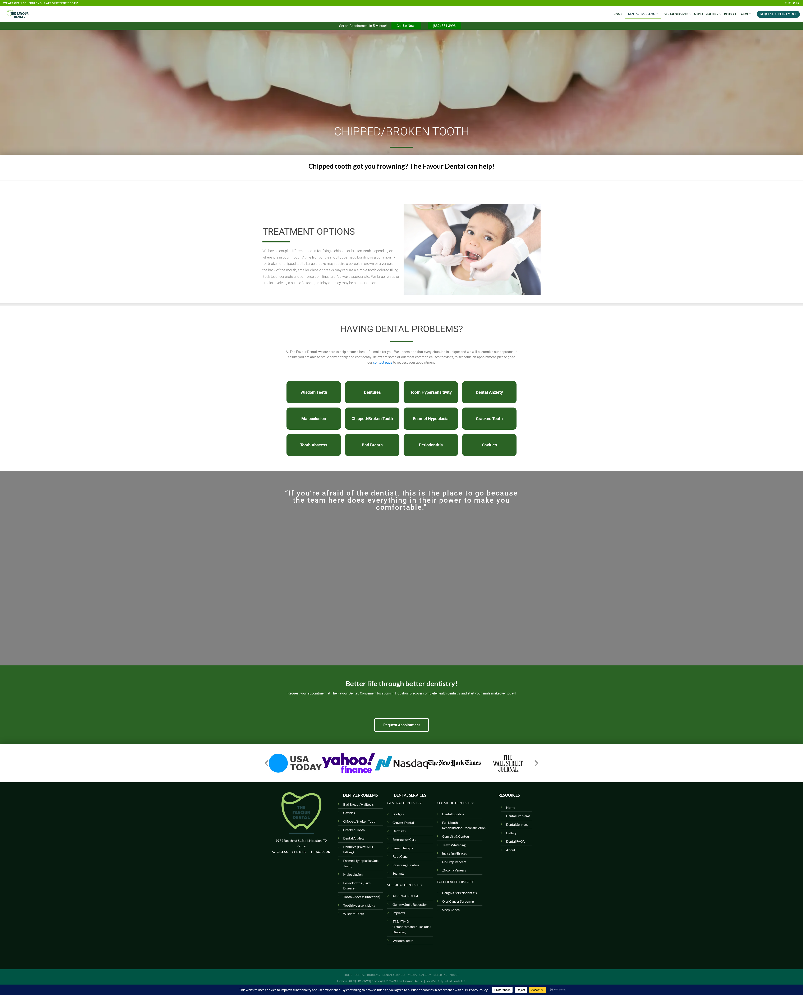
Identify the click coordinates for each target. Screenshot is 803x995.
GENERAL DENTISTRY (404, 803)
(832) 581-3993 (444, 26)
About (746, 14)
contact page (382, 362)
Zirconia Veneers (454, 870)
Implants (399, 913)
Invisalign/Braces (454, 853)
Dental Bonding (453, 814)
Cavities (349, 813)
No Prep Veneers (454, 862)
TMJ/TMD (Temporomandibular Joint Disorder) (412, 926)
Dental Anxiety (353, 838)
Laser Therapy (403, 848)
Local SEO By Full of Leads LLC (446, 981)
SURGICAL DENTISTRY (405, 885)
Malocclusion (353, 874)
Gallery (712, 14)
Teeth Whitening (454, 845)
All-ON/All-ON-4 (405, 896)
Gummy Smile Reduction (410, 904)
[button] (266, 763)
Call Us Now (406, 26)
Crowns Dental (403, 822)
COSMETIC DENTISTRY (455, 803)
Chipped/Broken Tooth (359, 821)
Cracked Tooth (354, 830)
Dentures (399, 831)
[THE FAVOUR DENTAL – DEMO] (24, 14)
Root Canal (400, 856)
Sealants (398, 873)
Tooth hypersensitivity (359, 905)
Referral (731, 14)
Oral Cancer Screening (458, 901)
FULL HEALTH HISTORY (455, 882)
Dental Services (676, 14)
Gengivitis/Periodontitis (459, 893)
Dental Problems (641, 13)
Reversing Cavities (406, 865)
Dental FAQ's (515, 841)
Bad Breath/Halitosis (358, 804)
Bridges (398, 814)
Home (618, 14)
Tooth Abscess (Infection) (361, 897)
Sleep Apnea (451, 910)
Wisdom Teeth (403, 941)
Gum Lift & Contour (456, 836)
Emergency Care (404, 839)
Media (698, 14)
